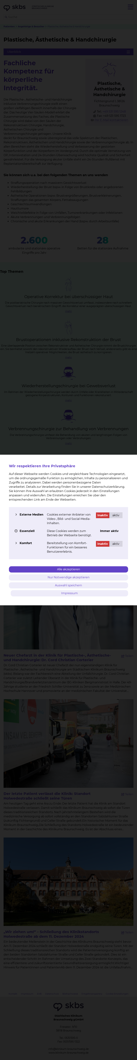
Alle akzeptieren (68, 569)
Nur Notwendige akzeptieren (69, 577)
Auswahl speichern (68, 585)
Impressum (69, 593)
